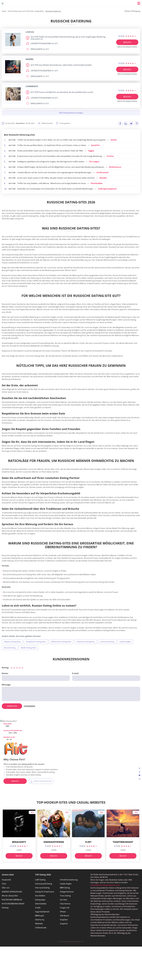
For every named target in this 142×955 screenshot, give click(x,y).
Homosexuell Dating (43, 883)
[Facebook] (120, 123)
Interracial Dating (107, 641)
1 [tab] (139, 768)
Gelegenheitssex (67, 891)
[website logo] (13, 39)
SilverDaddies (97, 183)
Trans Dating (65, 895)
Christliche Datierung (69, 879)
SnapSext (64, 919)
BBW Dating (65, 887)
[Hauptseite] (3, 3)
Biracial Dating (10, 648)
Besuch (127, 42)
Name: (5, 673)
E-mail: (75, 673)
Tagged (91, 150)
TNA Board (64, 915)
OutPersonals (102, 172)
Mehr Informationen (127, 47)
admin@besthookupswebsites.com (105, 885)
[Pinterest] (137, 123)
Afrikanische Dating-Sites (61, 641)
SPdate (63, 911)
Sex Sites (63, 899)
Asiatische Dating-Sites (86, 641)
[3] (17, 667)
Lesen (19, 850)
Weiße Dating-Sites (28, 648)
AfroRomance (115, 167)
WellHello (39, 923)
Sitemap (5, 907)
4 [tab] (139, 779)
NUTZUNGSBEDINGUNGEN (13, 903)
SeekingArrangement (107, 189)
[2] (14, 667)
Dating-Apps (40, 899)
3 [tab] (139, 775)
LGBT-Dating (40, 879)
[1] (11, 667)
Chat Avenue (65, 903)
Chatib (37, 907)
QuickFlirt (95, 145)
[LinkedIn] (126, 123)
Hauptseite (6, 879)
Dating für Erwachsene (44, 891)
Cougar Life (64, 907)
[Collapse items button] (71, 112)
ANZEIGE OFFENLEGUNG (12, 891)
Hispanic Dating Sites (12, 641)
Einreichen (12, 706)
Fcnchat (110, 156)
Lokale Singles (125, 641)
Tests (4, 883)
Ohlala (114, 140)
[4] (19, 667)
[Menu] (138, 3)
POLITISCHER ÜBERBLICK (12, 899)
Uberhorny (39, 919)
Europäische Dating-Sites (36, 641)
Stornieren (29, 706)
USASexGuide (40, 927)
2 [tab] (139, 772)
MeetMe (103, 178)
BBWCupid (39, 915)
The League (94, 161)
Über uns (6, 887)
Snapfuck (64, 923)
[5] (22, 667)
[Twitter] (131, 123)
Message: (6, 684)
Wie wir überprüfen (10, 895)
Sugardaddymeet (42, 911)
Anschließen (40, 895)
